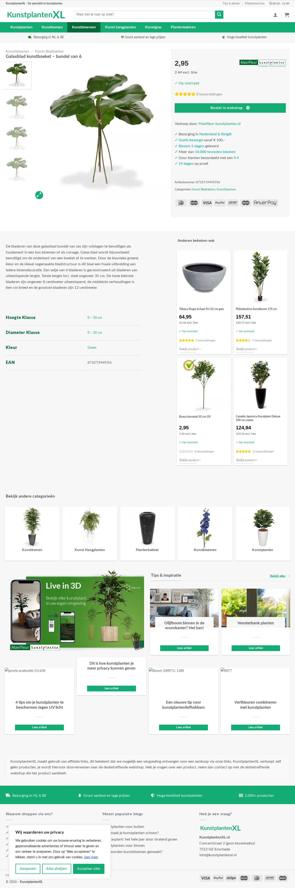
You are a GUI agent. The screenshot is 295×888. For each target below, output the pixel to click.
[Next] (163, 131)
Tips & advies (231, 3)
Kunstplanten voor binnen (124, 845)
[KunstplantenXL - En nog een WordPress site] (36, 15)
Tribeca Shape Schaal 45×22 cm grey (201, 309)
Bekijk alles (278, 576)
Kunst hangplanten (120, 27)
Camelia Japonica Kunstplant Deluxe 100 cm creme (258, 418)
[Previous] (42, 131)
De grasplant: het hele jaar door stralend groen (140, 839)
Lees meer (91, 857)
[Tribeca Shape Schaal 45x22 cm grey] (204, 277)
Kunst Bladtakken (49, 51)
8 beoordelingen (209, 94)
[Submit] (219, 15)
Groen (92, 347)
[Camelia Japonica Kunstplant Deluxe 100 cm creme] (260, 385)
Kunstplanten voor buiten (123, 827)
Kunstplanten (21, 27)
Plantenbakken (183, 27)
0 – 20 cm (95, 332)
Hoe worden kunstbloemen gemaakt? (132, 852)
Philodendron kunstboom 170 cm (256, 309)
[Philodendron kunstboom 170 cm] (260, 277)
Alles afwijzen (56, 868)
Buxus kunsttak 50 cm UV (195, 416)
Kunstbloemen (84, 27)
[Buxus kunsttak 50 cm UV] (204, 385)
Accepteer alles (88, 868)
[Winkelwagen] (287, 15)
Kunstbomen (52, 27)
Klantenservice (255, 3)
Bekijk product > (190, 349)
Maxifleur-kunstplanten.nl (220, 124)
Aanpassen (28, 868)
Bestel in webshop (226, 108)
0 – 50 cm (95, 317)
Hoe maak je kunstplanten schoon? (131, 833)
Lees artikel (184, 648)
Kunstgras (153, 27)
